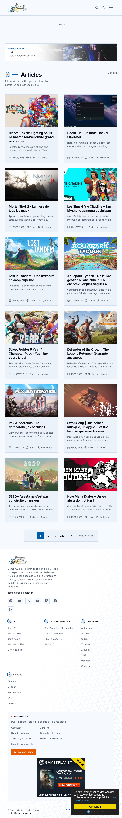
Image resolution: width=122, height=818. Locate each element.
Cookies (12, 703)
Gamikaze (16, 727)
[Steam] (11, 601)
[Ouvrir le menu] (111, 7)
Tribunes (85, 644)
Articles (85, 633)
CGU (10, 697)
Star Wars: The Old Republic (59, 628)
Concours (86, 666)
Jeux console (14, 633)
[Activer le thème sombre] (104, 7)
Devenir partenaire (23, 752)
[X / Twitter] (28, 601)
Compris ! (95, 806)
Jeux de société (16, 644)
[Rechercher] (97, 7)
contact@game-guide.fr (20, 592)
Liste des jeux (15, 649)
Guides (84, 638)
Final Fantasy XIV (53, 638)
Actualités (86, 628)
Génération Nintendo (51, 738)
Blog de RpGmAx (20, 733)
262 (62, 535)
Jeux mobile (14, 638)
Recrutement (14, 692)
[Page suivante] (71, 535)
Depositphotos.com (50, 733)
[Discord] (20, 601)
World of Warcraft (53, 633)
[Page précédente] (31, 535)
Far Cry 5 (49, 644)
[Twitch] (46, 601)
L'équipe (12, 686)
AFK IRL (85, 649)
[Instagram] (11, 609)
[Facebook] (55, 601)
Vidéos (84, 655)
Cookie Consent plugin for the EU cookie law (95, 812)
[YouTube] (37, 601)
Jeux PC (12, 628)
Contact (12, 681)
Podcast (85, 660)
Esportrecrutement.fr (22, 744)
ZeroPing (45, 727)
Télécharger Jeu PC (21, 738)
